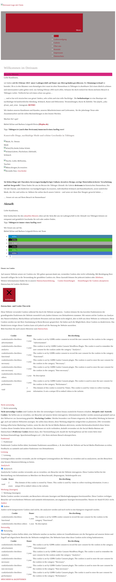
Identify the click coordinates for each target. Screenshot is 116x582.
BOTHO (31, 105)
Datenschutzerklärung (45, 281)
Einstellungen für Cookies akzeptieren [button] (93, 281)
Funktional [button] (5, 438)
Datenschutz (59, 56)
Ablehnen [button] (99, 277)
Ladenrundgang (60, 39)
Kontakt (57, 49)
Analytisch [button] (5, 465)
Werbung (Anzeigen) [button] (9, 490)
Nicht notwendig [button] (7, 405)
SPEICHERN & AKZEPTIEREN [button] (13, 579)
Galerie (57, 43)
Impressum (58, 53)
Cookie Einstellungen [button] (66, 281)
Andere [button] (4, 503)
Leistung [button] (4, 452)
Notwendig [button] (5, 527)
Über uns (57, 46)
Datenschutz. (43, 329)
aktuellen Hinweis (31, 216)
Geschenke (22, 171)
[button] (12, 236)
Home (56, 36)
